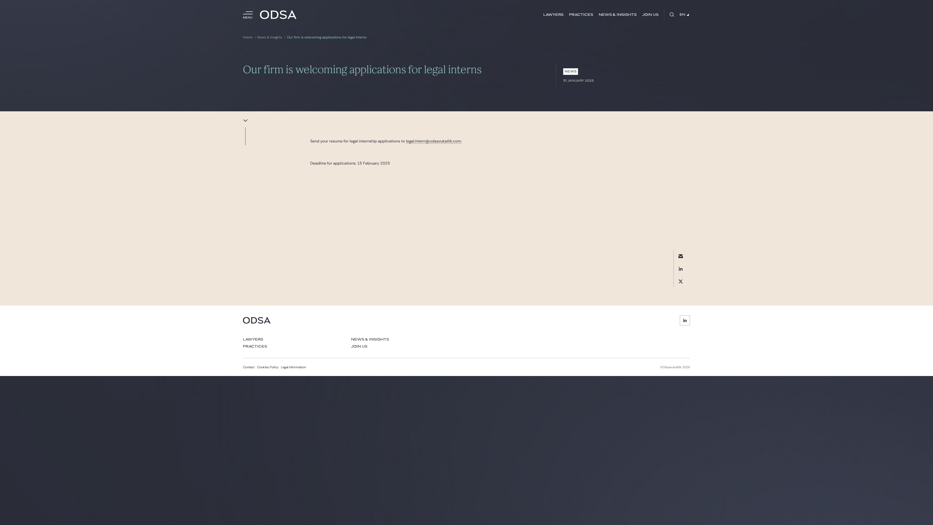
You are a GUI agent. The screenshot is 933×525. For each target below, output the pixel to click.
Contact (249, 367)
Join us (650, 15)
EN (682, 14)
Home (247, 37)
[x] (681, 281)
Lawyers (553, 15)
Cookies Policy (267, 367)
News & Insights (618, 15)
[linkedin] (681, 268)
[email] (681, 256)
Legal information (293, 367)
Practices (581, 15)
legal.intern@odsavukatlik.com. (434, 141)
